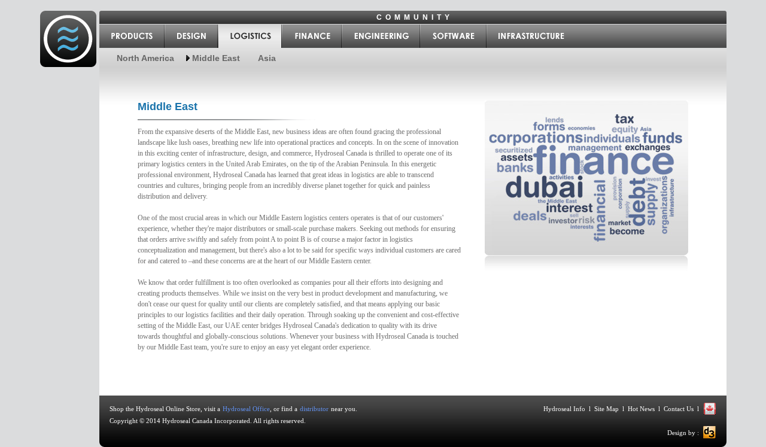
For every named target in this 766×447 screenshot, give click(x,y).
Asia (267, 58)
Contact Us (678, 408)
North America (145, 58)
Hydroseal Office (246, 408)
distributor (314, 408)
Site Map (606, 408)
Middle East (216, 58)
